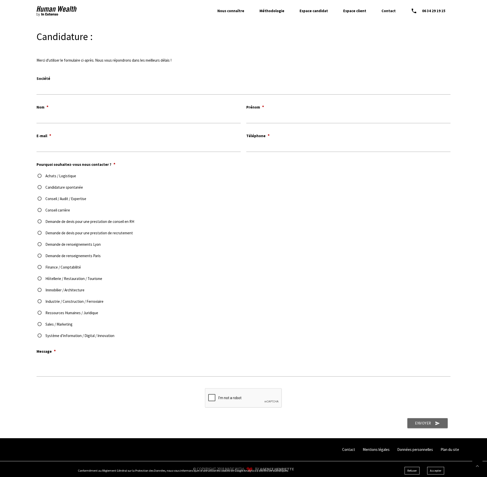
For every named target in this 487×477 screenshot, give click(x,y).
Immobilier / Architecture (64, 290)
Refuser (412, 470)
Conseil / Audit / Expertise (65, 198)
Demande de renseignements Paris (73, 255)
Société (43, 78)
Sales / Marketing (59, 324)
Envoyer (427, 423)
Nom (42, 107)
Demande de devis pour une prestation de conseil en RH (89, 221)
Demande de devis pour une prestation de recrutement (89, 233)
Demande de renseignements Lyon (73, 244)
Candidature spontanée (64, 187)
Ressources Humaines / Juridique (71, 312)
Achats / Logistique (60, 175)
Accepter (435, 470)
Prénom (255, 107)
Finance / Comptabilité (63, 267)
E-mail (44, 135)
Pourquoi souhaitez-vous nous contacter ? (76, 164)
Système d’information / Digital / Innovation (79, 335)
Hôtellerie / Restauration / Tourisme (73, 278)
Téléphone (258, 135)
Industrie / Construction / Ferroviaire (74, 301)
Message (46, 351)
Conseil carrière (57, 210)
